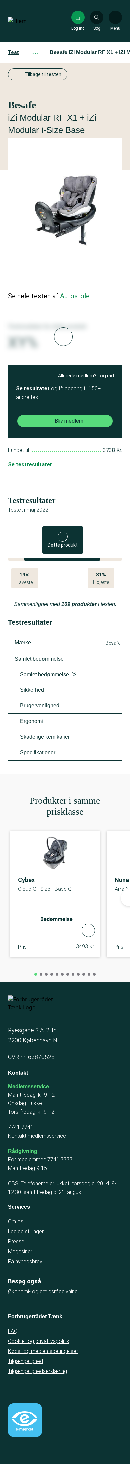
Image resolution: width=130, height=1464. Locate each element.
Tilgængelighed (25, 1361)
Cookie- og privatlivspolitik (38, 1341)
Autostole (75, 296)
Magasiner (20, 1251)
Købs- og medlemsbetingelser (43, 1351)
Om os (15, 1221)
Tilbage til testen (43, 74)
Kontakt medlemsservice (37, 1136)
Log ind (105, 375)
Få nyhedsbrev (25, 1261)
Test (13, 52)
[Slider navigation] (35, 974)
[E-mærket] (25, 1420)
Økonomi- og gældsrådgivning (43, 1291)
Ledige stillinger (26, 1231)
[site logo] (29, 21)
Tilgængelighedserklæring (37, 1371)
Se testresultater (30, 464)
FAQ (13, 1331)
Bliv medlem (69, 421)
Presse (16, 1241)
